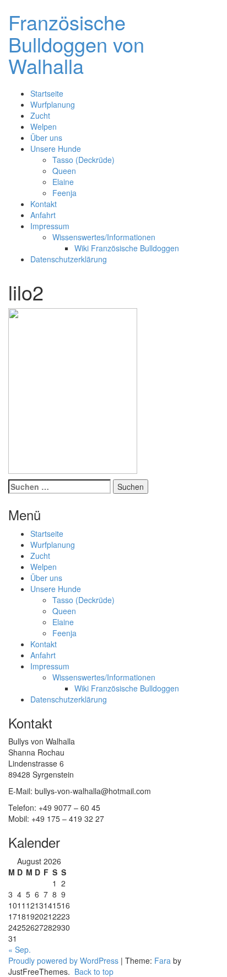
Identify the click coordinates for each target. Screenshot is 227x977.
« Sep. (19, 949)
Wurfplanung (52, 104)
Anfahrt (43, 214)
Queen (64, 170)
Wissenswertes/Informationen (103, 236)
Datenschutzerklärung (68, 259)
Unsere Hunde (55, 148)
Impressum (49, 225)
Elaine (63, 181)
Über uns (46, 137)
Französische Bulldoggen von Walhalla (76, 44)
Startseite (46, 93)
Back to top (93, 971)
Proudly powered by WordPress (63, 960)
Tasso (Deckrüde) (83, 159)
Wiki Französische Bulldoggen (126, 248)
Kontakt (43, 203)
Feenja (64, 192)
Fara (162, 960)
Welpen (43, 126)
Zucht (40, 115)
